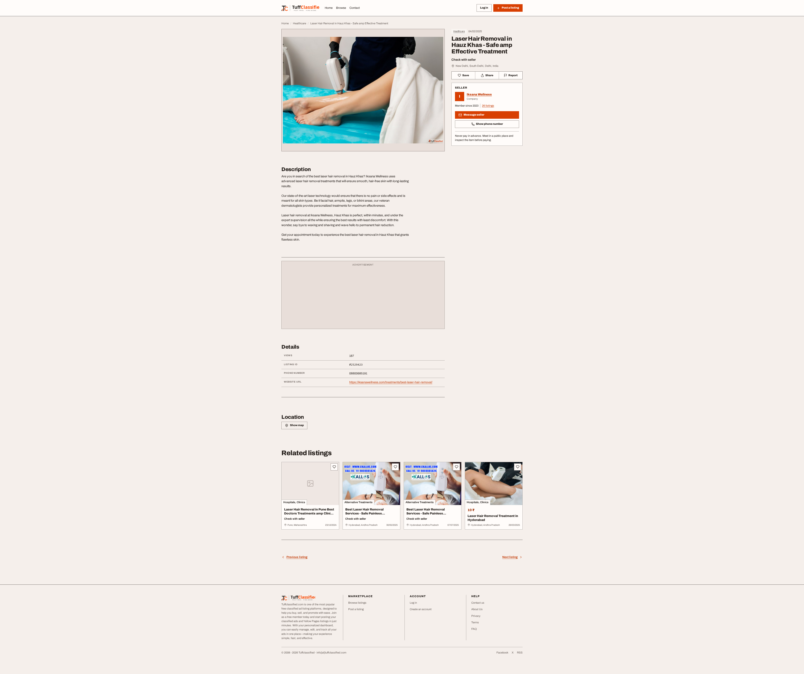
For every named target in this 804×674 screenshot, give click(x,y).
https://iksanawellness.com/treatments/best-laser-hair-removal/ (390, 382)
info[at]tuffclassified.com (331, 652)
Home (329, 7)
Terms (475, 622)
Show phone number (489, 123)
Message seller (474, 114)
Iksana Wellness (479, 94)
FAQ (474, 629)
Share (489, 75)
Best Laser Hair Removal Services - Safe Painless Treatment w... (364, 513)
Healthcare (459, 31)
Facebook (502, 652)
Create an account (421, 609)
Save (465, 75)
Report (513, 75)
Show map (297, 425)
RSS (520, 652)
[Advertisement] (363, 297)
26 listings (488, 105)
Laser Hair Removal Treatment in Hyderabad (493, 518)
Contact (354, 7)
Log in (484, 7)
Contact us (477, 602)
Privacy (476, 616)
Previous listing (296, 557)
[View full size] (363, 90)
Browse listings (357, 602)
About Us (477, 609)
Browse (341, 7)
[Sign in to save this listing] (334, 466)
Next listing (510, 557)
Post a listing (356, 609)
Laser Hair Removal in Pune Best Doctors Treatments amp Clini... (309, 511)
